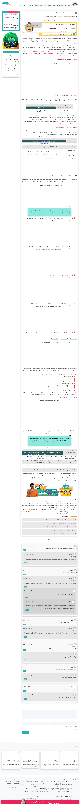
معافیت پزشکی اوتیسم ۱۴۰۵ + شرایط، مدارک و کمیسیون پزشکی (11, 60)
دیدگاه (76, 709)
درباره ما (18, 785)
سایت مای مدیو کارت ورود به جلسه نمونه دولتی (12, 21)
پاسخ (24, 550)
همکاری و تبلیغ (8, 781)
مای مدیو (9, 787)
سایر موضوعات (37, 5)
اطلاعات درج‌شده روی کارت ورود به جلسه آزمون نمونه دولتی (11, 28)
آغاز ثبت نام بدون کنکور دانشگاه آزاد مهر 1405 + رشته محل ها (30, 782)
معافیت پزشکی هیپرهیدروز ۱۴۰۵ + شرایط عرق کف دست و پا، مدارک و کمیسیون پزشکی (11, 69)
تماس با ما (25, 5)
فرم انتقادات (31, 5)
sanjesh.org (29, 456)
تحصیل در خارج (48, 5)
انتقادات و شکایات (16, 783)
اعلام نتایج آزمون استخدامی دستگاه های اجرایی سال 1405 (29, 795)
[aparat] (71, 799)
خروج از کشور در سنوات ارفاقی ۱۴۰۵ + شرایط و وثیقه (11, 74)
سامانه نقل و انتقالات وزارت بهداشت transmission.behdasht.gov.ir (32, 799)
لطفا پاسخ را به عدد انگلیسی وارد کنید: (71, 726)
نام (76, 721)
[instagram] (62, 799)
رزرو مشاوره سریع (16, 781)
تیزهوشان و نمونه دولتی (68, 16)
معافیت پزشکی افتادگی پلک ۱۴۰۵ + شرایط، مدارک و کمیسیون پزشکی (11, 65)
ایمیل (48, 721)
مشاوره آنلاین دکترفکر (15, 787)
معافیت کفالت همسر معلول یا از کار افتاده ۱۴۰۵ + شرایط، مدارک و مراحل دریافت (11, 55)
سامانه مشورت (8, 785)
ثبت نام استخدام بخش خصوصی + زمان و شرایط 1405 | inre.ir (30, 785)
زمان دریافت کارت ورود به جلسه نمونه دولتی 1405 (11, 15)
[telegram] (68, 799)
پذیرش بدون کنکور (60, 5)
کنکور (65, 5)
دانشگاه (54, 5)
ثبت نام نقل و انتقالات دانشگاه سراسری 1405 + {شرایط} (30, 789)
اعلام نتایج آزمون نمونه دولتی (28, 115)
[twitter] (65, 799)
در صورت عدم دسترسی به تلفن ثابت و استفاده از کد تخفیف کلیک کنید (58, 34)
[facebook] (59, 799)
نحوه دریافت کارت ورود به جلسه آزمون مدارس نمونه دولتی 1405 (11, 25)
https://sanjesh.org (44, 143)
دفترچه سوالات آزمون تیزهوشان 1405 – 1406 (31, 760)
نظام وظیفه (43, 5)
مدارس (69, 5)
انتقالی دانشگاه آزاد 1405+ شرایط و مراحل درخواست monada (31, 792)
